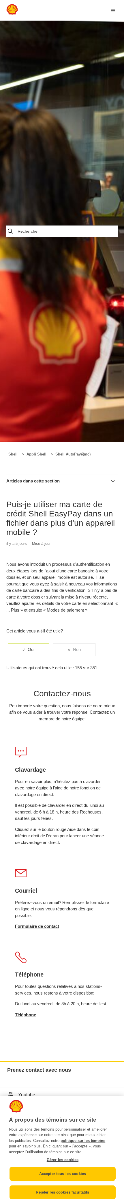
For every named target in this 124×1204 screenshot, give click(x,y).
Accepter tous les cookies (62, 1174)
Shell (13, 454)
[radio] (28, 649)
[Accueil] (12, 13)
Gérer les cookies (62, 1160)
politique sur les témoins (83, 1140)
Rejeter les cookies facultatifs (62, 1192)
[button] (62, 1094)
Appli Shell (36, 454)
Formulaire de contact (37, 926)
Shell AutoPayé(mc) (73, 454)
